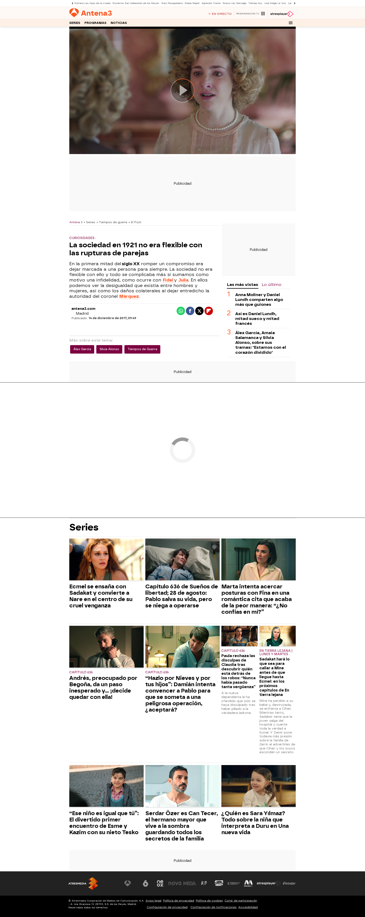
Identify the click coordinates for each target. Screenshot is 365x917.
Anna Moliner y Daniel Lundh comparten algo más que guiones (259, 299)
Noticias (119, 23)
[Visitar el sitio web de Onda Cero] (219, 883)
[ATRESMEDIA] (83, 883)
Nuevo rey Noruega (234, 3)
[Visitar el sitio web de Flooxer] (289, 883)
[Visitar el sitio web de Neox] (160, 883)
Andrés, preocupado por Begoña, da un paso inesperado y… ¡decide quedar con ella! (103, 687)
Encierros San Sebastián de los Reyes (136, 3)
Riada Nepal (192, 3)
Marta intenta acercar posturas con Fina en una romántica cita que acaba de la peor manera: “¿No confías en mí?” (256, 599)
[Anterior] (71, 3)
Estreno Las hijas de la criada (92, 3)
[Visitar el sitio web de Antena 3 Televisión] (130, 883)
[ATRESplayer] (282, 14)
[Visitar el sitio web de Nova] (175, 883)
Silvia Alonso (109, 349)
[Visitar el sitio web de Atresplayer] (269, 883)
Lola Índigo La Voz (275, 3)
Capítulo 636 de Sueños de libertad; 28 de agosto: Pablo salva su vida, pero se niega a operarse (181, 596)
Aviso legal (153, 900)
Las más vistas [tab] (242, 284)
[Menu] (291, 22)
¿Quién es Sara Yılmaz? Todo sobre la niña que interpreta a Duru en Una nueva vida (255, 822)
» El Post (134, 222)
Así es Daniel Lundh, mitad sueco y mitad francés (257, 318)
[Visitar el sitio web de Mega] (189, 883)
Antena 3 (75, 222)
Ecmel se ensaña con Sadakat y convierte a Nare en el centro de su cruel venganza (100, 596)
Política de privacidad (178, 900)
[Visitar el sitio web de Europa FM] (233, 883)
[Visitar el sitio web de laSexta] (145, 883)
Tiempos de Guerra (142, 349)
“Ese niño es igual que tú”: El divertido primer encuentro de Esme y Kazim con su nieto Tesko (104, 822)
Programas (95, 23)
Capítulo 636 (81, 672)
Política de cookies (209, 900)
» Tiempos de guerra (112, 222)
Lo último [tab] (271, 284)
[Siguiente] (293, 3)
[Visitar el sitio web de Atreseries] (204, 883)
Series (74, 23)
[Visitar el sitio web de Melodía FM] (248, 883)
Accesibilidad (248, 907)
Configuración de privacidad (167, 907)
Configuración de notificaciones (214, 907)
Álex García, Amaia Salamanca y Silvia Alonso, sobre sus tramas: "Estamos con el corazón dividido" (260, 342)
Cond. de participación (241, 900)
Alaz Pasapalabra (172, 3)
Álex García (82, 349)
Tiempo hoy (255, 3)
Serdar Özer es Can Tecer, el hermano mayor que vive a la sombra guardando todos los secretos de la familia (181, 826)
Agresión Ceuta (211, 3)
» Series (89, 222)
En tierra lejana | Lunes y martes (276, 652)
